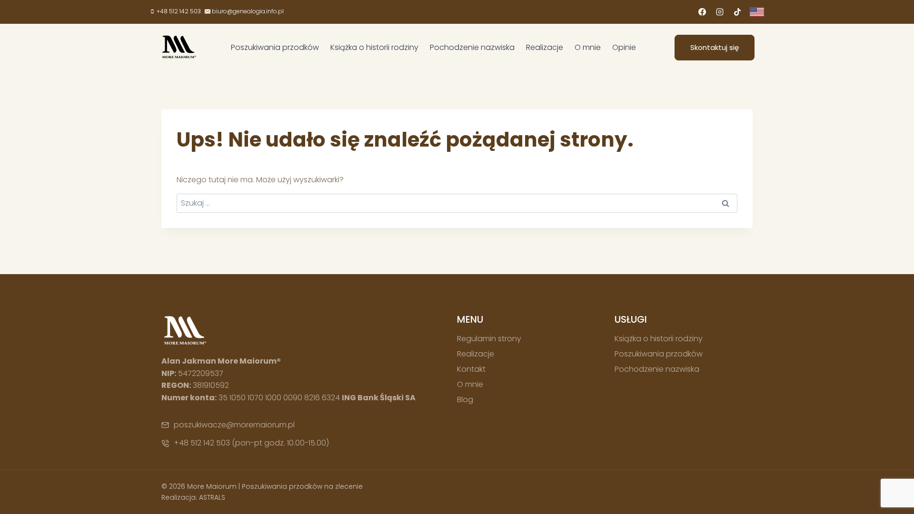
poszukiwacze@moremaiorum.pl (234, 424)
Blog (465, 399)
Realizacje (544, 47)
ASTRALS (212, 497)
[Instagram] (719, 12)
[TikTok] (737, 12)
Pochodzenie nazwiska (472, 47)
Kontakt (471, 369)
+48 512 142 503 (202, 442)
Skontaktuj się (714, 47)
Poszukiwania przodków (275, 47)
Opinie (624, 47)
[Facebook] (702, 12)
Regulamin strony (489, 338)
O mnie (588, 47)
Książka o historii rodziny (374, 47)
